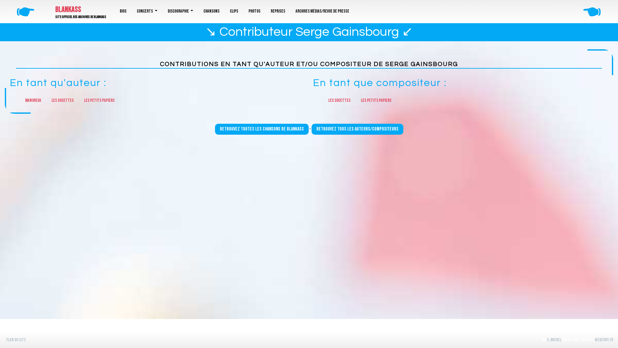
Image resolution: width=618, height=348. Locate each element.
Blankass (68, 9)
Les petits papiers (99, 100)
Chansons (211, 11)
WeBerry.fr (604, 340)
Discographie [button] (179, 11)
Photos (254, 11)
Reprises (278, 11)
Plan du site (16, 340)
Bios (123, 11)
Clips (234, 11)
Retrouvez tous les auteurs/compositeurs (357, 129)
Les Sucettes (63, 100)
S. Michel (554, 340)
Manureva (33, 100)
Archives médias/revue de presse (322, 11)
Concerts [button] (145, 11)
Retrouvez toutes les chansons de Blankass (262, 129)
